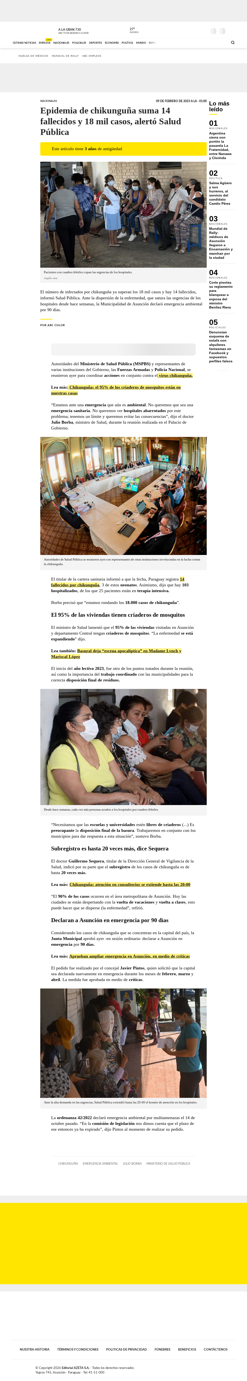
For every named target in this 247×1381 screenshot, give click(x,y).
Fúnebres (162, 1349)
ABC (24, 30)
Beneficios (187, 1349)
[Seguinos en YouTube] (196, 30)
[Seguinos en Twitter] (189, 30)
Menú (231, 31)
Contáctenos (215, 1349)
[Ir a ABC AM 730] (199, 42)
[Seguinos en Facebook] (182, 30)
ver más (131, 30)
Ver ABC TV (82, 30)
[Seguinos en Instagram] (203, 30)
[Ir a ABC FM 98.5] (218, 42)
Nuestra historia (34, 1349)
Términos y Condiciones (77, 1349)
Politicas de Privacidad (126, 1349)
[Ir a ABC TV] (185, 42)
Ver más (222, 142)
